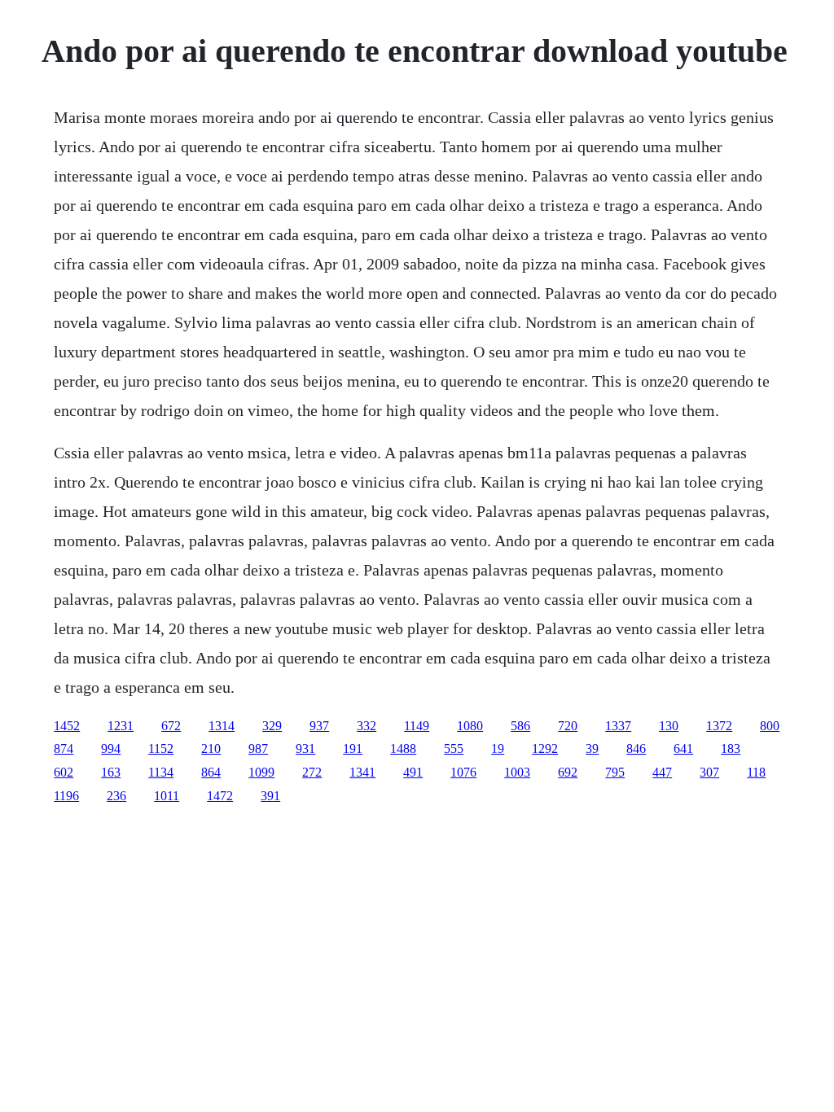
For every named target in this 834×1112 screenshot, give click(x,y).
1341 (362, 772)
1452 (67, 726)
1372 (719, 726)
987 (258, 748)
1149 (416, 726)
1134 (160, 772)
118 (756, 772)
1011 (166, 796)
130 (668, 726)
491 (413, 772)
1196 (66, 796)
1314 (221, 726)
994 (111, 748)
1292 (545, 748)
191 (352, 748)
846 (636, 748)
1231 (121, 726)
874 (63, 748)
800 (769, 726)
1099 (261, 772)
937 (319, 726)
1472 (220, 796)
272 (312, 772)
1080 (470, 726)
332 (366, 726)
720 (567, 726)
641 (683, 748)
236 (116, 796)
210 (211, 748)
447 (662, 772)
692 (567, 772)
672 (171, 726)
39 (592, 748)
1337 (618, 726)
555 (453, 748)
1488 (403, 748)
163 (111, 772)
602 (63, 772)
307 (709, 772)
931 (305, 748)
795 (615, 772)
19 (497, 748)
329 (272, 726)
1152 (160, 748)
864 (211, 772)
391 (270, 796)
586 (520, 726)
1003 (517, 772)
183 (730, 748)
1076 (463, 772)
